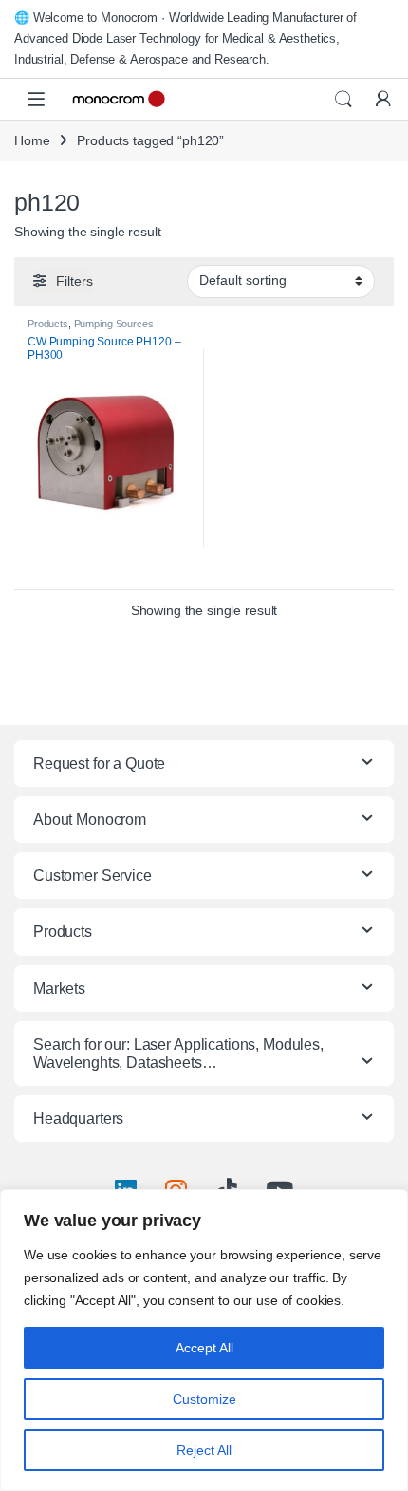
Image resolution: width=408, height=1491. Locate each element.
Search (343, 99)
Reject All (204, 1450)
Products (48, 323)
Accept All (204, 1347)
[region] (204, 1340)
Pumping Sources (114, 323)
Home (31, 140)
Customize (204, 1399)
